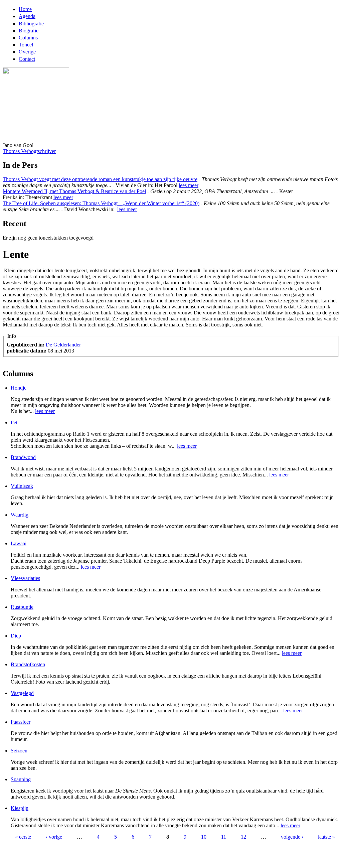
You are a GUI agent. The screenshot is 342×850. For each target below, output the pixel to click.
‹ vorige (54, 837)
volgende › (292, 837)
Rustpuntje (22, 607)
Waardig (19, 515)
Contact (27, 59)
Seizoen (19, 750)
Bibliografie (31, 23)
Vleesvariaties (25, 578)
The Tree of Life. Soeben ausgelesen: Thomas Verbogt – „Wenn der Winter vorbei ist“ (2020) (101, 203)
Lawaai (18, 543)
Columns (28, 37)
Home (25, 9)
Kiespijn (19, 808)
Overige (27, 51)
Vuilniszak (22, 486)
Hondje (18, 388)
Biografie (28, 30)
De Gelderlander (63, 344)
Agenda (27, 16)
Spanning (21, 779)
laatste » (326, 837)
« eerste (23, 837)
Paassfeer (20, 722)
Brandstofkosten (28, 664)
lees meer (188, 185)
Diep (16, 636)
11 (223, 837)
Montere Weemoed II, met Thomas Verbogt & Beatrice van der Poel (74, 191)
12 (243, 837)
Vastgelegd (22, 693)
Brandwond (23, 457)
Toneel (26, 44)
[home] (36, 139)
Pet (14, 422)
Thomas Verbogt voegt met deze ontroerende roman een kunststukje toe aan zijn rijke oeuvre (100, 179)
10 (203, 837)
